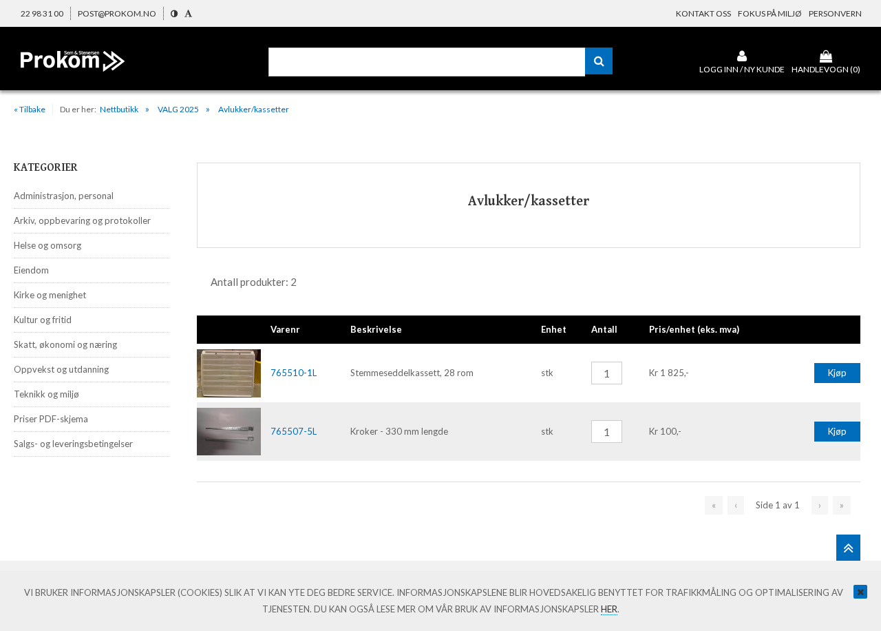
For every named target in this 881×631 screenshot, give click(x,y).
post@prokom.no (117, 13)
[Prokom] (73, 71)
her (609, 608)
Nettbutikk (119, 109)
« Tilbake (29, 109)
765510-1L (293, 372)
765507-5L (293, 431)
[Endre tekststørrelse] (188, 13)
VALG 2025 (178, 109)
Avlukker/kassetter (253, 109)
